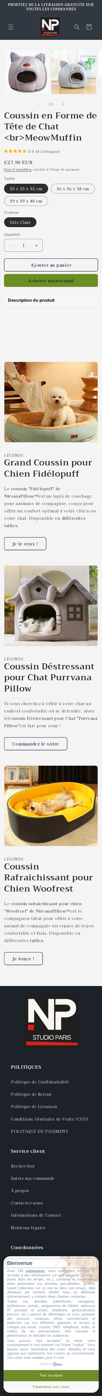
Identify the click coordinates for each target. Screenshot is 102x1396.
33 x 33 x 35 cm (26, 188)
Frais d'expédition (18, 169)
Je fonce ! (23, 958)
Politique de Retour (31, 1094)
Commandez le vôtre (35, 744)
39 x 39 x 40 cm (26, 201)
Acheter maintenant (51, 280)
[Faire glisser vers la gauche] (39, 104)
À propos (20, 1190)
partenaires (35, 1271)
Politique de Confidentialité (40, 1082)
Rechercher (23, 1166)
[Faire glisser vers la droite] (63, 104)
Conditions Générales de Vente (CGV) (49, 1119)
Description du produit (31, 300)
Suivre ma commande (33, 1178)
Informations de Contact (36, 1215)
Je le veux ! (25, 543)
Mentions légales (28, 1227)
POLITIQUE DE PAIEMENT (40, 1131)
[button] (11, 27)
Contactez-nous (27, 1202)
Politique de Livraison (34, 1106)
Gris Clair (20, 222)
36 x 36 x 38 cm (73, 188)
